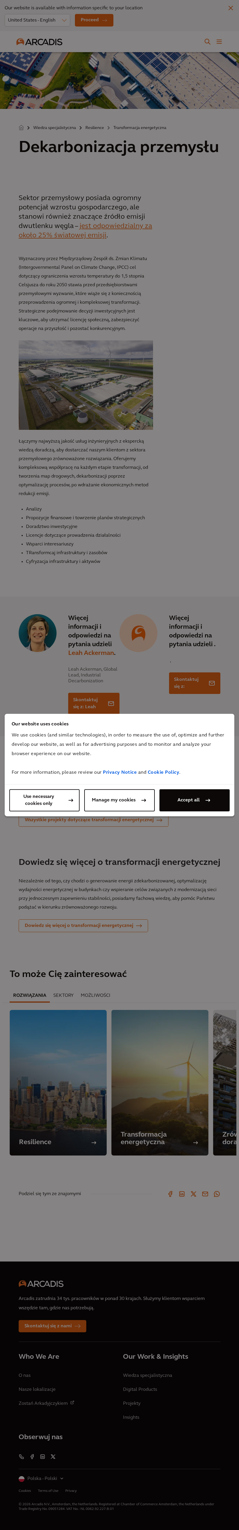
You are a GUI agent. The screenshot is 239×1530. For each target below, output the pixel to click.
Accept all (189, 800)
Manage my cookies (114, 800)
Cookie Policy (164, 772)
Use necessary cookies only (38, 800)
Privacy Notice (120, 772)
